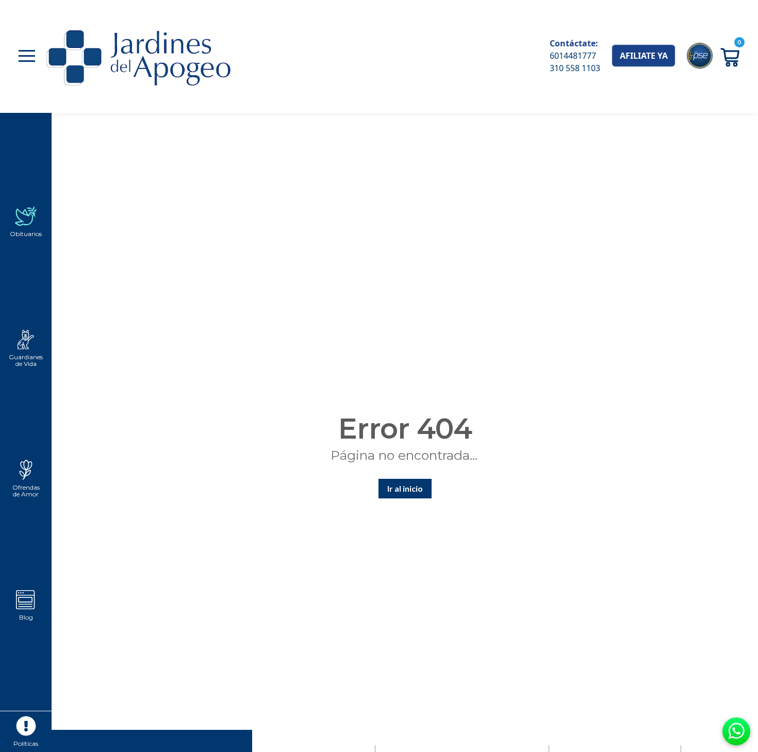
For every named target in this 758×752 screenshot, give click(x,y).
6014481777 (573, 55)
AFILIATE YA (644, 55)
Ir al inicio (405, 488)
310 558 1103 (575, 68)
